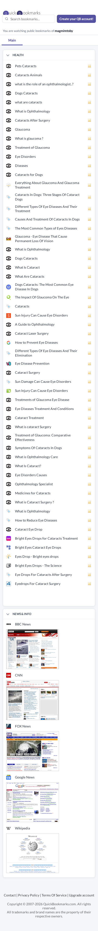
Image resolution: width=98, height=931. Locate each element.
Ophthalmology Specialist (34, 484)
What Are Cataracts (29, 276)
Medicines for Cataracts (32, 493)
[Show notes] (90, 66)
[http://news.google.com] (32, 802)
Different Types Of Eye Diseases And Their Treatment (46, 209)
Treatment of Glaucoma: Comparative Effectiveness (43, 437)
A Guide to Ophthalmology (34, 324)
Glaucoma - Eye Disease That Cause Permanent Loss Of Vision (41, 238)
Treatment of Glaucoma (32, 147)
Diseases (21, 166)
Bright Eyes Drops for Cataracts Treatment (46, 538)
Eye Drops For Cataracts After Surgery (43, 575)
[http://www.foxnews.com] (32, 751)
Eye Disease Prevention (32, 363)
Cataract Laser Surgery (32, 333)
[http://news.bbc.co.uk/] (32, 649)
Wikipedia (22, 828)
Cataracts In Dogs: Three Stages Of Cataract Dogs (47, 197)
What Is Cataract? (28, 466)
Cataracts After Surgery (32, 120)
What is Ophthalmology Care (36, 457)
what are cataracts (28, 102)
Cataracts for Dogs (29, 175)
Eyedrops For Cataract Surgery (37, 584)
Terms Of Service (54, 895)
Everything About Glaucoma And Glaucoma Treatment (47, 185)
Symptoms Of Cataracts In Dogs (38, 448)
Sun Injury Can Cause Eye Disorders (41, 315)
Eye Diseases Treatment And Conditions (44, 409)
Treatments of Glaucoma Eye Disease (42, 400)
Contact (10, 895)
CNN (19, 675)
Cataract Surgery (27, 372)
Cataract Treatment (29, 418)
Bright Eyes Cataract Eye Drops (38, 547)
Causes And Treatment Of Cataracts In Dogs (47, 219)
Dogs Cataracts (26, 93)
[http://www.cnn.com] (32, 700)
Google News (24, 777)
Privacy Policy (28, 895)
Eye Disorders (25, 156)
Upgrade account (81, 895)
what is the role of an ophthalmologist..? (44, 84)
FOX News (23, 726)
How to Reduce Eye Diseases (36, 520)
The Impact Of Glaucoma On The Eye (42, 297)
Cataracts (22, 306)
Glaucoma (22, 129)
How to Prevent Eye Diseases (36, 342)
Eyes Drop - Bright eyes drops (37, 556)
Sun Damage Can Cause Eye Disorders (43, 381)
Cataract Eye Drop (28, 529)
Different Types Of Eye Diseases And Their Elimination (46, 353)
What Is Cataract (27, 267)
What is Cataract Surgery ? (34, 502)
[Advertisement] (50, 600)
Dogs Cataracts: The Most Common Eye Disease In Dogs (44, 286)
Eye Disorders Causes (31, 475)
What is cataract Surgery (33, 427)
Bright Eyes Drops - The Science (38, 565)
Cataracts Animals (28, 75)
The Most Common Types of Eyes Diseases (46, 228)
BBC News (23, 624)
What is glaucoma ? (29, 138)
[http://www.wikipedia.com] (32, 853)
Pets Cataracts (25, 66)
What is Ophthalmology (32, 111)
